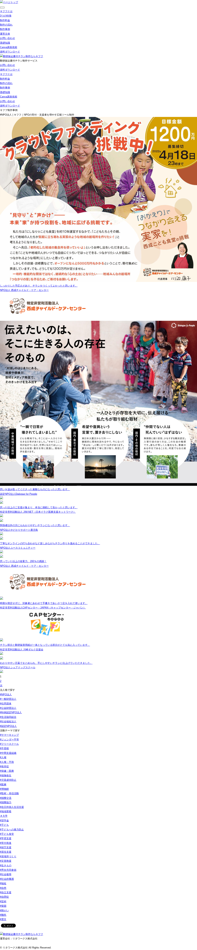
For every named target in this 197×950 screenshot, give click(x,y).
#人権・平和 (7, 762)
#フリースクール (9, 743)
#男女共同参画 (8, 869)
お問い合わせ (7, 38)
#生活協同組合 (8, 717)
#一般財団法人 (8, 699)
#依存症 (4, 766)
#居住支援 (5, 851)
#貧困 (3, 905)
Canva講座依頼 (8, 47)
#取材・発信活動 (9, 793)
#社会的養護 (7, 879)
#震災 (3, 919)
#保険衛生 (5, 775)
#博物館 (4, 789)
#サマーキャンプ (9, 734)
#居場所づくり (8, 856)
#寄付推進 (5, 843)
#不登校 (4, 748)
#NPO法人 (6, 694)
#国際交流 (5, 798)
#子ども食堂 (7, 833)
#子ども (4, 824)
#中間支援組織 (8, 753)
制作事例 (5, 29)
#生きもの (5, 865)
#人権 (3, 757)
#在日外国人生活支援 (12, 807)
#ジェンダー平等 (9, 739)
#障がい (4, 910)
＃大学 (4, 815)
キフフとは (6, 11)
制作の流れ (6, 24)
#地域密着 (5, 811)
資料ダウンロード (10, 51)
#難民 (3, 914)
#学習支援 (5, 838)
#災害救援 (5, 860)
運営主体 (5, 33)
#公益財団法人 (8, 708)
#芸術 (3, 901)
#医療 (3, 784)
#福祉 (3, 883)
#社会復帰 (5, 874)
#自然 (3, 888)
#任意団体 (5, 703)
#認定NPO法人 (8, 726)
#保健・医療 (7, 770)
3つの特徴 (5, 15)
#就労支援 (5, 847)
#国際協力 (5, 802)
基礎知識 (5, 42)
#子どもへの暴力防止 (12, 829)
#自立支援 (5, 892)
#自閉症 (4, 896)
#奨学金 (4, 820)
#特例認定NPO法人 (11, 712)
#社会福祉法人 (8, 721)
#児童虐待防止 (8, 779)
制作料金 (5, 20)
